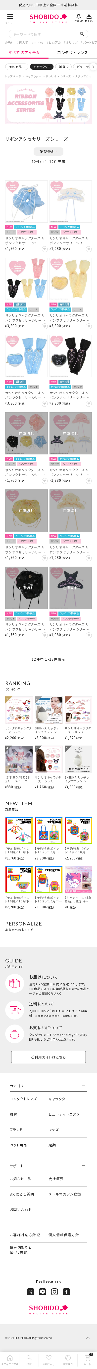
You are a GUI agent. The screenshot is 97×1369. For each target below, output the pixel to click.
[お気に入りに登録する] (45, 249)
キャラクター (34, 76)
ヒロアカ (55, 42)
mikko (39, 42)
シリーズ (65, 76)
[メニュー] (10, 18)
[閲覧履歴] (68, 1360)
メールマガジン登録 (64, 1194)
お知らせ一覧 (21, 1178)
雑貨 (62, 67)
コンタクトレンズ (72, 52)
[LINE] (42, 1291)
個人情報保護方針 (63, 1234)
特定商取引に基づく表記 (21, 1250)
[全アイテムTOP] (9, 1360)
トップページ (13, 76)
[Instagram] (54, 1291)
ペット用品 (18, 1144)
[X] (30, 1291)
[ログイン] (89, 17)
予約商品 (15, 67)
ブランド (16, 1129)
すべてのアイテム (24, 52)
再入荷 (24, 42)
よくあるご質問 (22, 1194)
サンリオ (51, 76)
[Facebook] (66, 1291)
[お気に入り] (48, 1360)
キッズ (53, 1129)
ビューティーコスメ (64, 1114)
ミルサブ (72, 42)
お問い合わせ (21, 1209)
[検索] (29, 1360)
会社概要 (56, 1178)
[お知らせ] (78, 17)
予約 (10, 42)
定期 (52, 1144)
